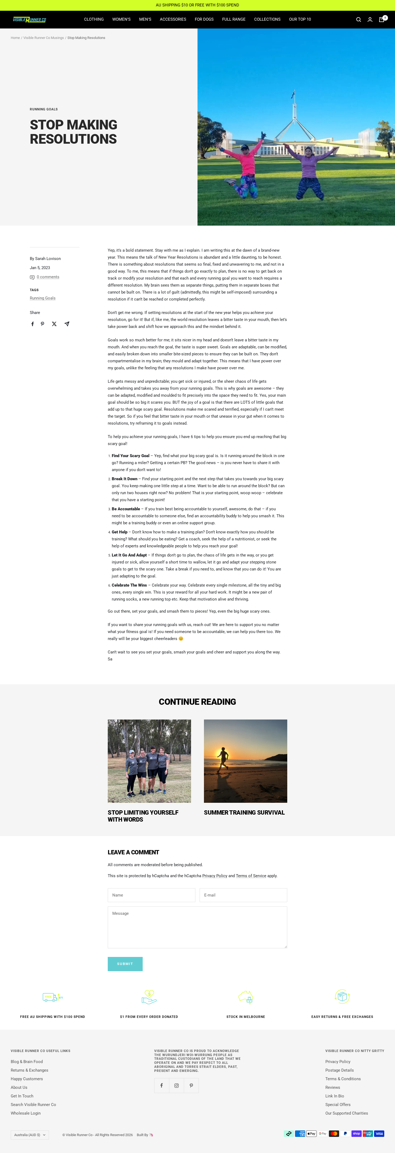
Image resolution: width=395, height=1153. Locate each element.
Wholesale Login (26, 1113)
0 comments (48, 276)
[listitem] (32, 324)
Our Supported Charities (346, 1113)
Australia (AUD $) (27, 1135)
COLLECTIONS (267, 19)
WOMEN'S (121, 19)
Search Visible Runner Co (33, 1104)
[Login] (370, 19)
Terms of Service (251, 875)
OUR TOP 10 (300, 19)
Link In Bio (334, 1096)
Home (15, 38)
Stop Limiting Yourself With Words (143, 816)
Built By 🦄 (143, 1135)
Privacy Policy (214, 875)
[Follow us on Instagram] (176, 1085)
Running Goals (44, 109)
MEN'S (145, 19)
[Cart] (381, 19)
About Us (19, 1087)
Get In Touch (22, 1096)
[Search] (358, 19)
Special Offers (338, 1104)
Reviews (332, 1087)
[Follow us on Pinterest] (191, 1085)
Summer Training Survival (244, 812)
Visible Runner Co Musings (43, 38)
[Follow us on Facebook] (161, 1085)
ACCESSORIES (173, 19)
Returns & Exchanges (29, 1070)
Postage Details (339, 1070)
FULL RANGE (234, 19)
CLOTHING (94, 19)
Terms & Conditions (343, 1078)
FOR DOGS (204, 19)
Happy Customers (27, 1078)
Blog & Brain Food (27, 1061)
